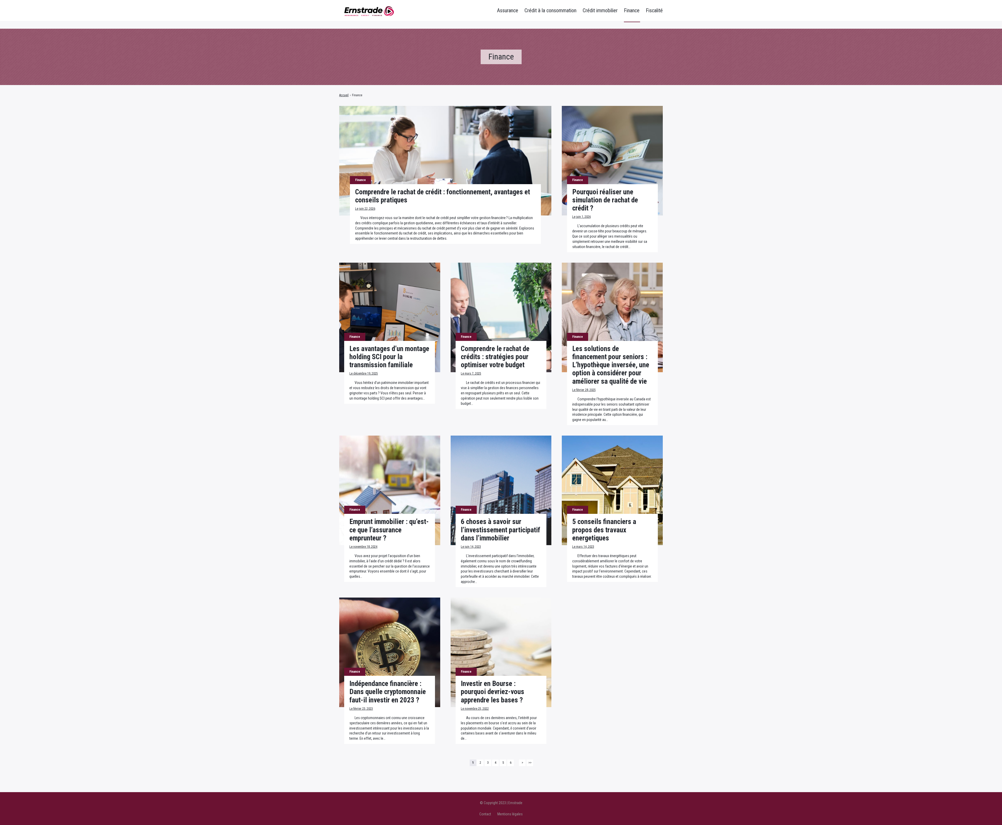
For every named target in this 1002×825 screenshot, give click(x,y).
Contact (485, 814)
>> (530, 762)
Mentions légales (510, 814)
